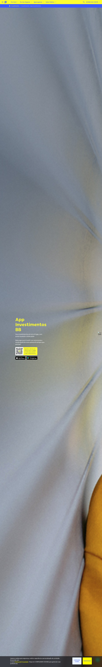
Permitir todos (87, 660)
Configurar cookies (77, 661)
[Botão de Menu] (2, 2)
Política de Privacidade (21, 662)
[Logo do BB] (5, 2)
